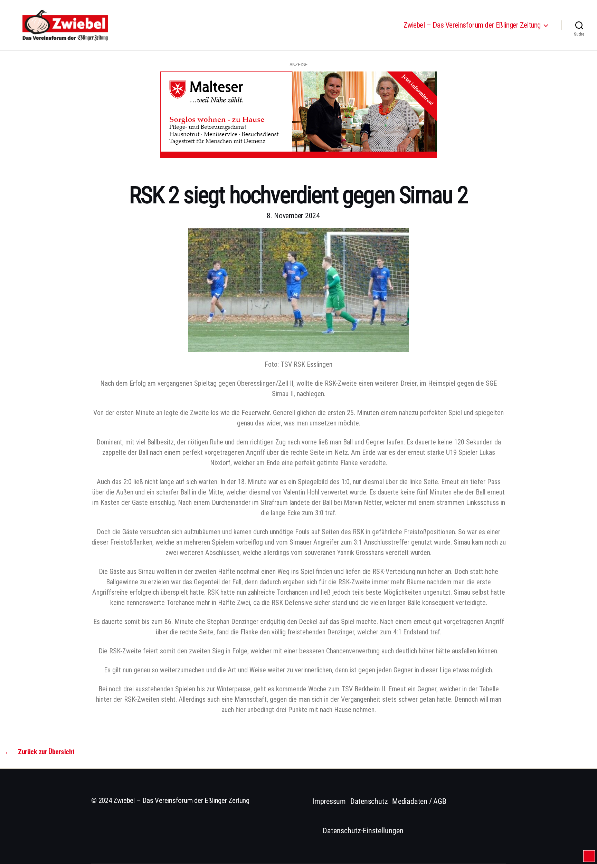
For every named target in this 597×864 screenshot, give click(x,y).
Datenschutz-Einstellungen (363, 830)
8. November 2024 (293, 215)
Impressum (329, 801)
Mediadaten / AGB (419, 801)
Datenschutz (369, 801)
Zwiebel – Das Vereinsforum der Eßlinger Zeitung (472, 25)
